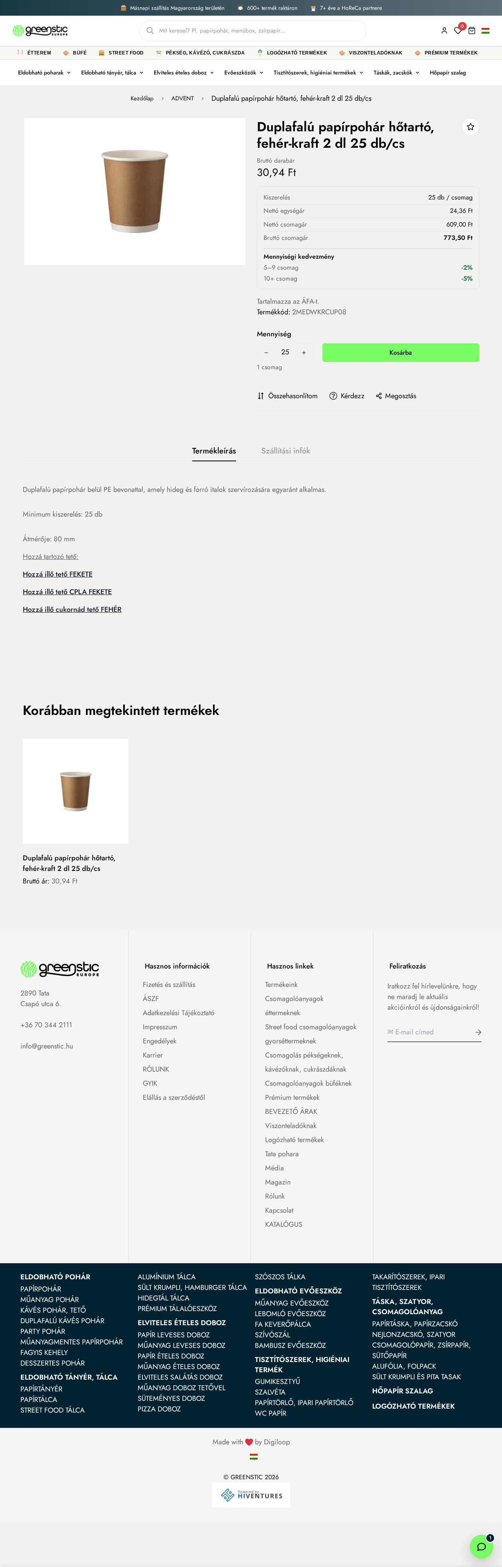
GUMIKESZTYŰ (277, 1382)
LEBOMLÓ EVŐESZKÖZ (290, 1314)
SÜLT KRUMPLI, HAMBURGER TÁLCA (192, 1287)
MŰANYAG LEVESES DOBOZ (182, 1345)
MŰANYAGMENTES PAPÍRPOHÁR (71, 1342)
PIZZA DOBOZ (159, 1409)
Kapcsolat (279, 1210)
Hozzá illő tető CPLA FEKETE (67, 592)
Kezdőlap (142, 98)
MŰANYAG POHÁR (49, 1300)
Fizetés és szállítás (169, 984)
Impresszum (160, 1027)
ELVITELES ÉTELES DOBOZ (182, 1323)
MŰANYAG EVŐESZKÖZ (292, 1303)
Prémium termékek (292, 1097)
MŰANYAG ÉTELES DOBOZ (179, 1367)
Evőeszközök (240, 72)
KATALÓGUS (283, 1224)
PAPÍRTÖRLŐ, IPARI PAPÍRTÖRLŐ (304, 1403)
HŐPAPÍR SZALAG (402, 1391)
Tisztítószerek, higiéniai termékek (315, 72)
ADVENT (182, 98)
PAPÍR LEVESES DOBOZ (174, 1335)
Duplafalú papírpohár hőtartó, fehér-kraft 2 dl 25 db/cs (69, 863)
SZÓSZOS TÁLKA (280, 1277)
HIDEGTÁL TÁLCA (163, 1298)
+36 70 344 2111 (46, 1025)
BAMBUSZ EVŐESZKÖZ (290, 1345)
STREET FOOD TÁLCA (52, 1410)
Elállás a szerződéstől (174, 1097)
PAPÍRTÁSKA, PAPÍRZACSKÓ (415, 1324)
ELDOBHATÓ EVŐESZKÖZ (298, 1291)
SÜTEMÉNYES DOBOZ (171, 1398)
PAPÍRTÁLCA (38, 1400)
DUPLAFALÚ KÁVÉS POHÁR (62, 1321)
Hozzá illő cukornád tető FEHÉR (72, 609)
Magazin (278, 1182)
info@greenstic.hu (46, 1046)
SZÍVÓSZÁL (272, 1335)
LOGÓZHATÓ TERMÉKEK (413, 1406)
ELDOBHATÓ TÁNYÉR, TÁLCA (69, 1377)
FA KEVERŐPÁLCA (283, 1324)
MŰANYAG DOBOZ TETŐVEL (182, 1388)
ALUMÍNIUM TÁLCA (167, 1277)
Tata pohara (282, 1154)
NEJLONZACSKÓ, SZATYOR (413, 1334)
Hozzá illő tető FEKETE (58, 574)
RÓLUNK (156, 1069)
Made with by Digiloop (251, 1442)
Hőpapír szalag (448, 72)
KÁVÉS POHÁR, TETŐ (53, 1310)
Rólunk (275, 1196)
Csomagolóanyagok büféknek (308, 1083)
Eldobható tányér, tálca (108, 72)
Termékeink (281, 984)
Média (274, 1168)
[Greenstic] (40, 30)
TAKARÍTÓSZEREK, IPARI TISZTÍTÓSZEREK (408, 1282)
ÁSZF (151, 999)
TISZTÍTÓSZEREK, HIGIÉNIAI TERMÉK (302, 1365)
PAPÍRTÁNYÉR (41, 1389)
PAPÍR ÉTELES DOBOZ (171, 1356)
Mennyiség (274, 334)
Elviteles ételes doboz (180, 72)
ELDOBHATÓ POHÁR (55, 1277)
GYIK (150, 1083)
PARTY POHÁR (42, 1331)
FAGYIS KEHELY (44, 1353)
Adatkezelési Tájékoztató (179, 1013)
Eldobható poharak (41, 72)
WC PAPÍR (270, 1413)
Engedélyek (159, 1041)
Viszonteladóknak (290, 1126)
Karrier (153, 1055)
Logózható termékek (294, 1140)
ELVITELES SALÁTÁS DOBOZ (180, 1377)
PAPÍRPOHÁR (40, 1289)
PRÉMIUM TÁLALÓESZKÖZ (177, 1309)
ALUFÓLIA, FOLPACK (404, 1366)
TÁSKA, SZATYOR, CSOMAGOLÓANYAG (407, 1307)
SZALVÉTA (270, 1392)
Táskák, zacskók (393, 72)
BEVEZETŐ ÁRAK (291, 1111)
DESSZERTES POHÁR (52, 1363)
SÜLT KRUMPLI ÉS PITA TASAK (416, 1377)
